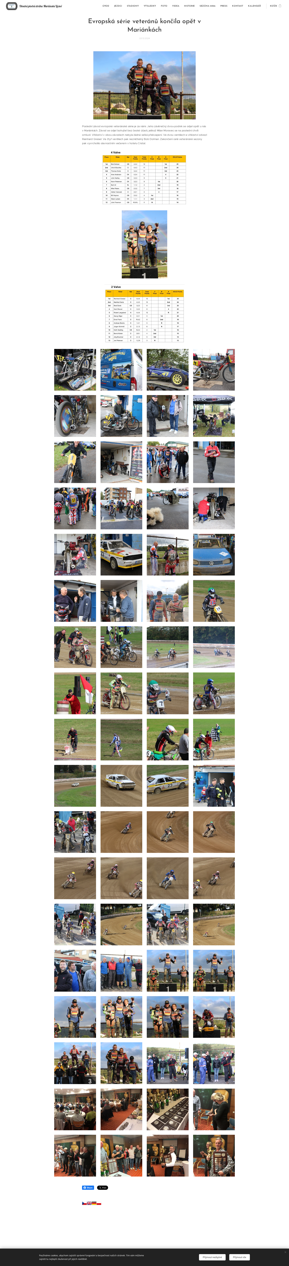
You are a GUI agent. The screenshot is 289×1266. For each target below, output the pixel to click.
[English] (89, 1204)
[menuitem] (107, 6)
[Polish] (98, 1204)
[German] (94, 1204)
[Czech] (84, 1204)
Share (90, 1187)
